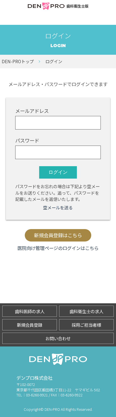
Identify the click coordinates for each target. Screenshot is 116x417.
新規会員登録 (29, 325)
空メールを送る (58, 207)
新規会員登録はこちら (58, 235)
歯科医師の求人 (29, 311)
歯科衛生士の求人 (86, 311)
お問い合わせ (58, 338)
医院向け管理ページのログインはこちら (58, 248)
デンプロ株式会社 (34, 377)
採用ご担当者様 (86, 325)
